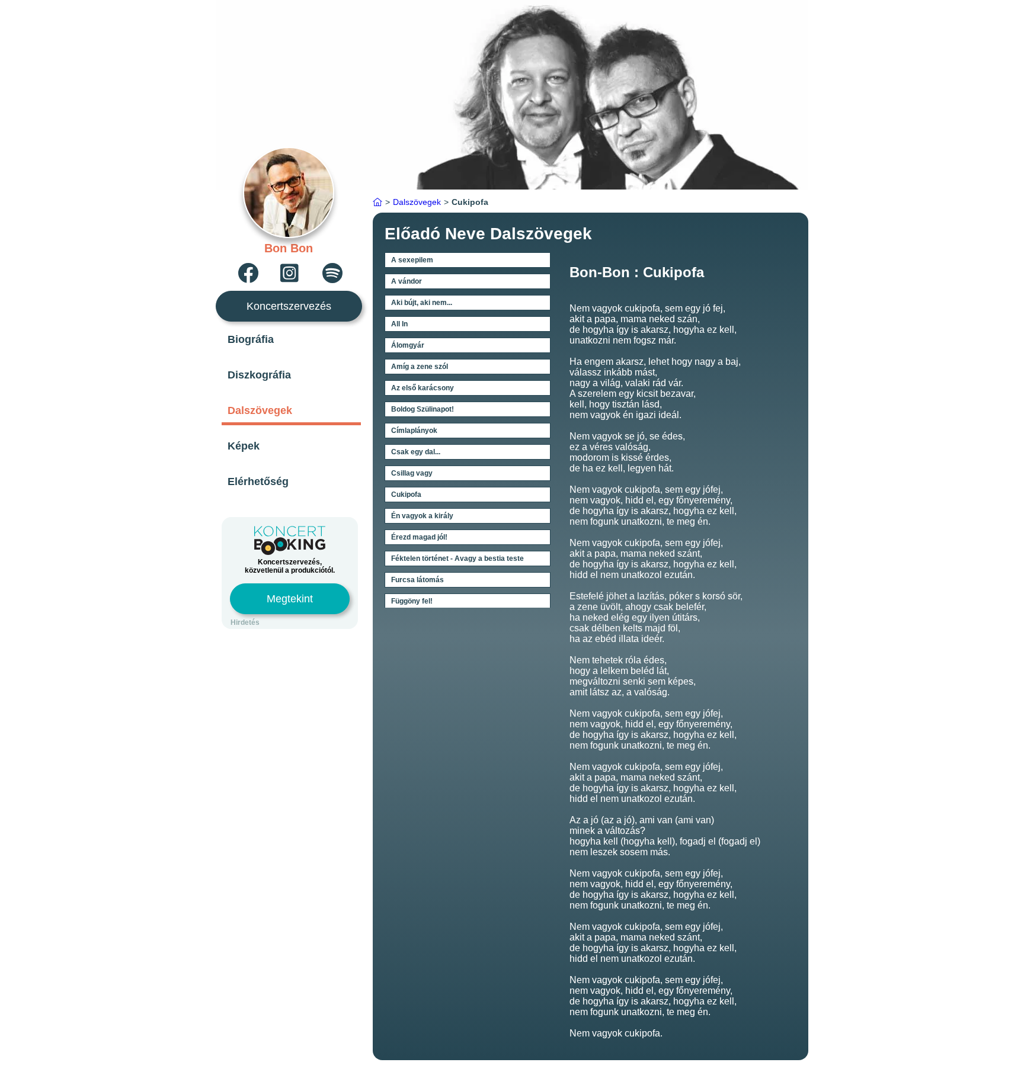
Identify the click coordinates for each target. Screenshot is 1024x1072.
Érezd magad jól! (419, 537)
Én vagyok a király (422, 516)
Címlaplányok (414, 430)
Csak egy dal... (415, 452)
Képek (244, 446)
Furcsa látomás (417, 580)
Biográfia (251, 339)
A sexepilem (412, 260)
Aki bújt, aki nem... (421, 303)
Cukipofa (406, 494)
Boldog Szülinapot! (422, 409)
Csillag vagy (412, 473)
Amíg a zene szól (419, 366)
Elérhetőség (258, 481)
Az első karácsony (422, 388)
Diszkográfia (259, 375)
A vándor (406, 281)
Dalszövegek (260, 410)
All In (399, 324)
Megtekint (290, 599)
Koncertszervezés (289, 306)
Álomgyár (407, 345)
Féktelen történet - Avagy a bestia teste (457, 558)
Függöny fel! (412, 601)
